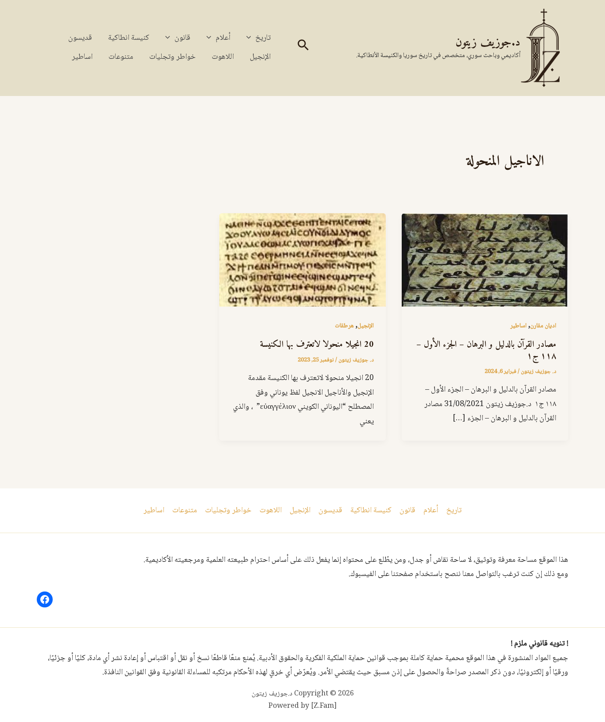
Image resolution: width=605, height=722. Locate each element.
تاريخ (263, 38)
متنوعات (121, 57)
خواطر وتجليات (172, 57)
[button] (302, 48)
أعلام (223, 38)
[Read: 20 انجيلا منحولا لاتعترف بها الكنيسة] (302, 260)
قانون (182, 38)
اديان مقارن (543, 326)
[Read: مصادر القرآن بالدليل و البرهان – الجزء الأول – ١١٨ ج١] (485, 260)
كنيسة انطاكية (128, 38)
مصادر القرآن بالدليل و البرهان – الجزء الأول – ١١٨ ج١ (486, 350)
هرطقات (344, 326)
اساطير (82, 57)
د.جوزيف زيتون (487, 43)
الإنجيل (260, 57)
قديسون (80, 38)
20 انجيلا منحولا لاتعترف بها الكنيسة (317, 345)
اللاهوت (223, 57)
